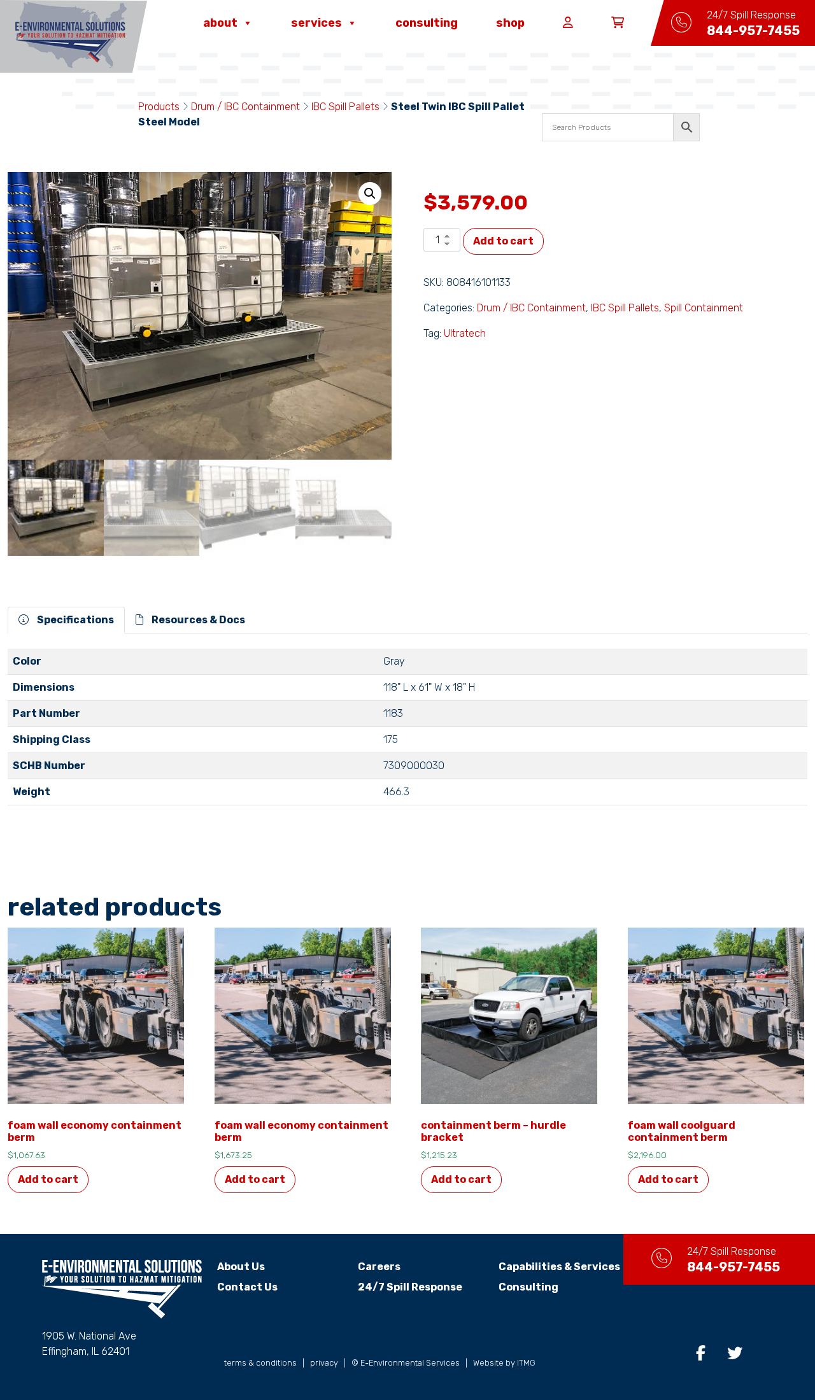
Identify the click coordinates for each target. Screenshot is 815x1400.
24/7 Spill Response (410, 1287)
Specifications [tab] (74, 620)
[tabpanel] (407, 732)
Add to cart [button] (48, 1179)
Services (316, 23)
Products (159, 107)
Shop (510, 23)
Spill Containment (703, 308)
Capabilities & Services (559, 1267)
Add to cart (503, 241)
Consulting (426, 23)
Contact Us (247, 1287)
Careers (379, 1267)
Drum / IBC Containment (245, 107)
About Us (241, 1267)
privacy (324, 1363)
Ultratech (465, 333)
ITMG (526, 1363)
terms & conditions (260, 1363)
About (220, 23)
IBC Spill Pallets (345, 107)
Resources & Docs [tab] (197, 620)
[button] (369, 193)
